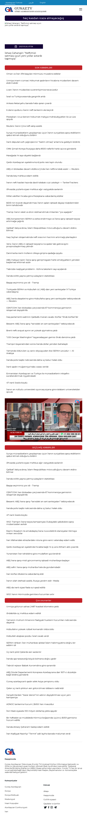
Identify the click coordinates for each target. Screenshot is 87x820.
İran (6, 812)
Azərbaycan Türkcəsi (14, 3)
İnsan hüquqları (12, 803)
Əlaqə (46, 791)
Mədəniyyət (10, 799)
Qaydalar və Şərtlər (52, 804)
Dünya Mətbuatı (12, 795)
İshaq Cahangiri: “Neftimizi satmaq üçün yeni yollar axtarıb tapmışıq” (23, 56)
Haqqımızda (49, 795)
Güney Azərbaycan (13, 787)
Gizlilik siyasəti (50, 800)
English (43, 3)
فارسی (31, 3)
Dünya (8, 791)
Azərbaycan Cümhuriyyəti (16, 807)
